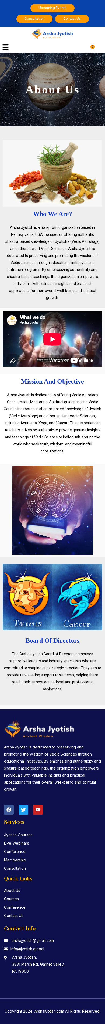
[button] (5, 47)
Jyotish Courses (18, 834)
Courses (11, 899)
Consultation (15, 868)
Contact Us (13, 915)
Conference (15, 851)
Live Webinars (16, 843)
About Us (12, 890)
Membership (15, 860)
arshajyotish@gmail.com (33, 940)
